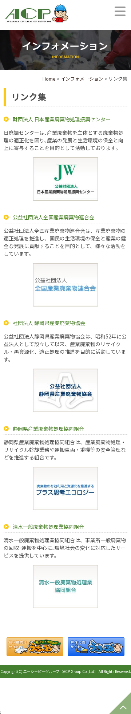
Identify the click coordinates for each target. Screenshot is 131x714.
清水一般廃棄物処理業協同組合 (48, 526)
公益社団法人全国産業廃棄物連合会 (53, 217)
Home (49, 78)
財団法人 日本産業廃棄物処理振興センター (62, 119)
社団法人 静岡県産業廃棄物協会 (49, 322)
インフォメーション (82, 78)
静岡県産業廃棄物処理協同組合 (48, 428)
